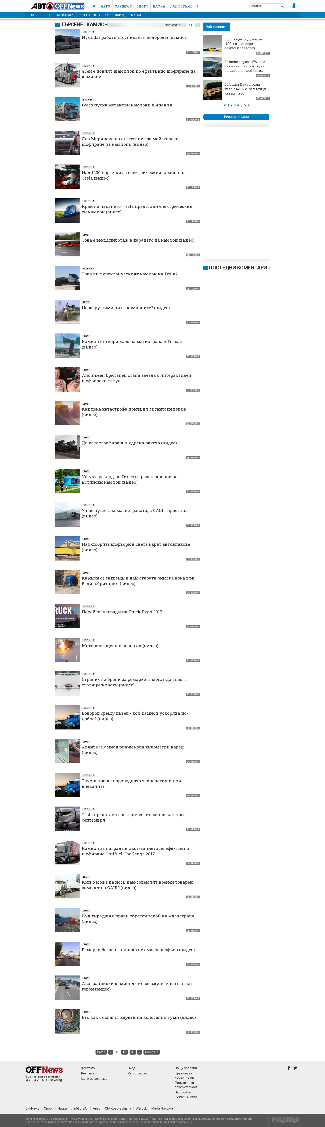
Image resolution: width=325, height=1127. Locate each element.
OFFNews (32, 1108)
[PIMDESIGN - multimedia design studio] (284, 1121)
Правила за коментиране (185, 1075)
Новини (36, 15)
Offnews (123, 6)
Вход (131, 1068)
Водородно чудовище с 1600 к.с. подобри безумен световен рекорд (244, 46)
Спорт (142, 6)
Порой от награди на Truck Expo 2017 (122, 611)
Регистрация (137, 1073)
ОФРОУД (120, 15)
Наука (159, 6)
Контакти (88, 1068)
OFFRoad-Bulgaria (118, 1108)
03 (132, 1052)
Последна (151, 1052)
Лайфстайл (181, 6)
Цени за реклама (94, 1079)
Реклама (87, 1073)
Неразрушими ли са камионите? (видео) (126, 307)
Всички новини (236, 117)
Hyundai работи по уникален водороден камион (134, 37)
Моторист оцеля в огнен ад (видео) (120, 645)
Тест (49, 15)
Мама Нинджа (162, 1108)
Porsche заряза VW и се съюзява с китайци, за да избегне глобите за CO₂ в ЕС (244, 68)
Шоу (97, 15)
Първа (101, 1052)
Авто (105, 6)
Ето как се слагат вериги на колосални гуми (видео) (139, 1017)
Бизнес (84, 15)
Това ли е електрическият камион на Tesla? (129, 274)
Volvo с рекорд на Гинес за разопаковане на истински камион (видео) (130, 479)
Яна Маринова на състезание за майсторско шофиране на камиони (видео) (130, 141)
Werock (141, 1108)
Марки (136, 15)
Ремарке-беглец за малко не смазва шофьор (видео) (138, 949)
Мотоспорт (65, 15)
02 (124, 1052)
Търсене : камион (84, 25)
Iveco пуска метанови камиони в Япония (127, 105)
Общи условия (186, 1068)
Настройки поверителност (186, 1094)
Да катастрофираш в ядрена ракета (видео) (129, 442)
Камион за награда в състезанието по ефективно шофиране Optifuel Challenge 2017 (135, 850)
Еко (107, 15)
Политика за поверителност (186, 1085)
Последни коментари (238, 268)
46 (190, 24)
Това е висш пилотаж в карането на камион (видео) (138, 240)
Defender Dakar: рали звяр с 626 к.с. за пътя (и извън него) (245, 88)
